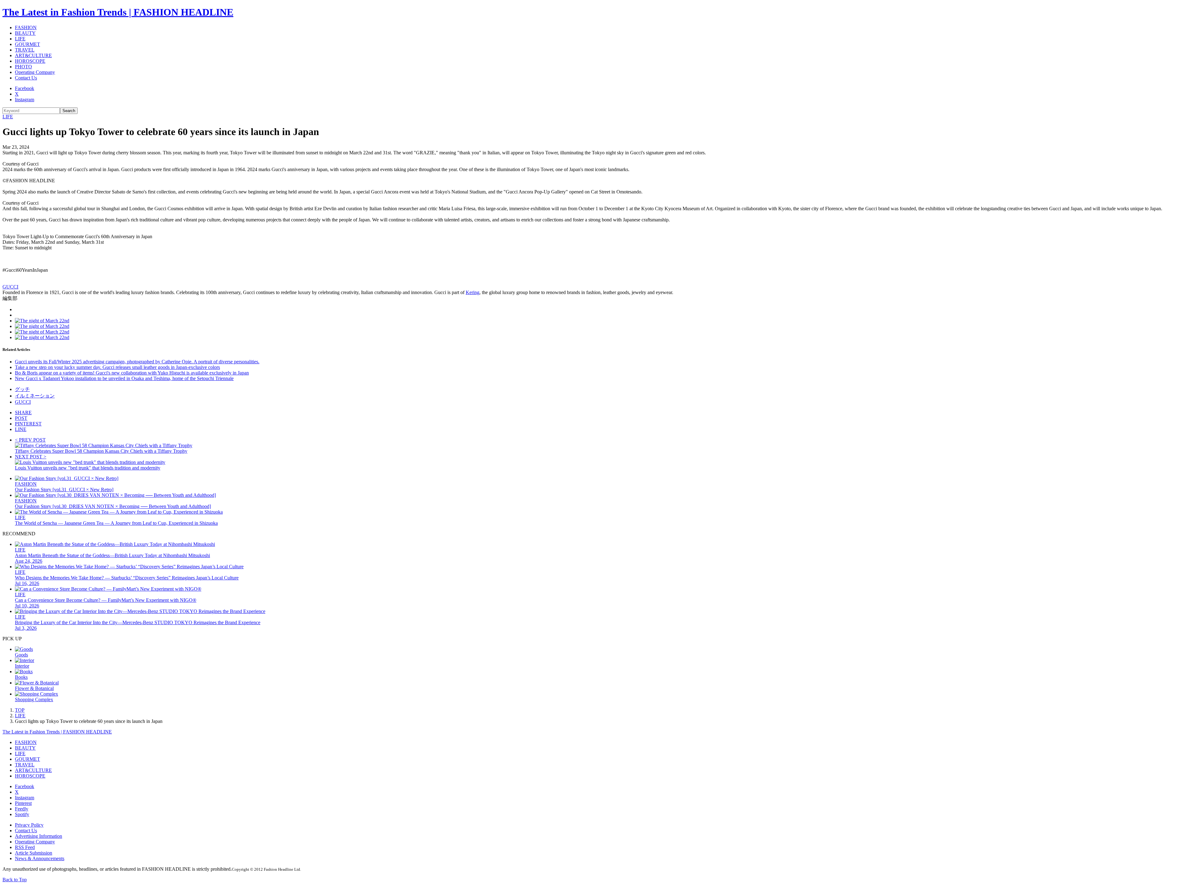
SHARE (23, 412)
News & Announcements (39, 858)
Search (68, 110)
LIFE (20, 38)
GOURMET (27, 44)
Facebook (24, 88)
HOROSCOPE (30, 61)
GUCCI (10, 286)
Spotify (22, 814)
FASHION (26, 27)
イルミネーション (35, 395)
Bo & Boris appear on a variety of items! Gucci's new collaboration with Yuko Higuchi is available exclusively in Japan (132, 372)
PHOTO (23, 66)
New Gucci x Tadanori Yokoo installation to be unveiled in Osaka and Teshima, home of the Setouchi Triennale (124, 378)
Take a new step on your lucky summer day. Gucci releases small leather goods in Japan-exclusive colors (117, 367)
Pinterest (23, 803)
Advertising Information (38, 836)
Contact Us (26, 77)
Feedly (21, 808)
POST (21, 418)
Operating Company (35, 72)
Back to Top (14, 879)
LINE (20, 429)
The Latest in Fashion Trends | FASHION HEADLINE (117, 12)
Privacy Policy (29, 825)
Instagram (24, 99)
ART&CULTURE (33, 55)
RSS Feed (25, 847)
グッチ (22, 389)
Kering (472, 292)
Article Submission (33, 853)
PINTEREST (28, 423)
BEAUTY (25, 33)
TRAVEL (24, 49)
